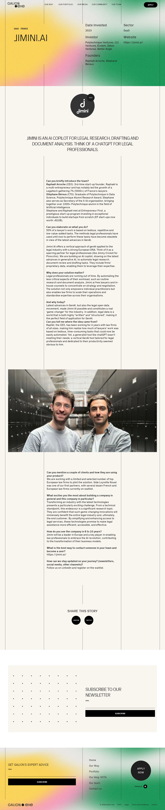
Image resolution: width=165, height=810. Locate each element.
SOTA (119, 805)
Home (92, 760)
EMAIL (87, 700)
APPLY (151, 5)
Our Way (94, 765)
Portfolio (94, 771)
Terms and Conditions (140, 805)
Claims (154, 805)
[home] (19, 4)
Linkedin (66, 567)
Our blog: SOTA (98, 777)
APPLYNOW (141, 770)
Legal (127, 805)
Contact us (95, 788)
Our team (94, 783)
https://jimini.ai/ (133, 42)
